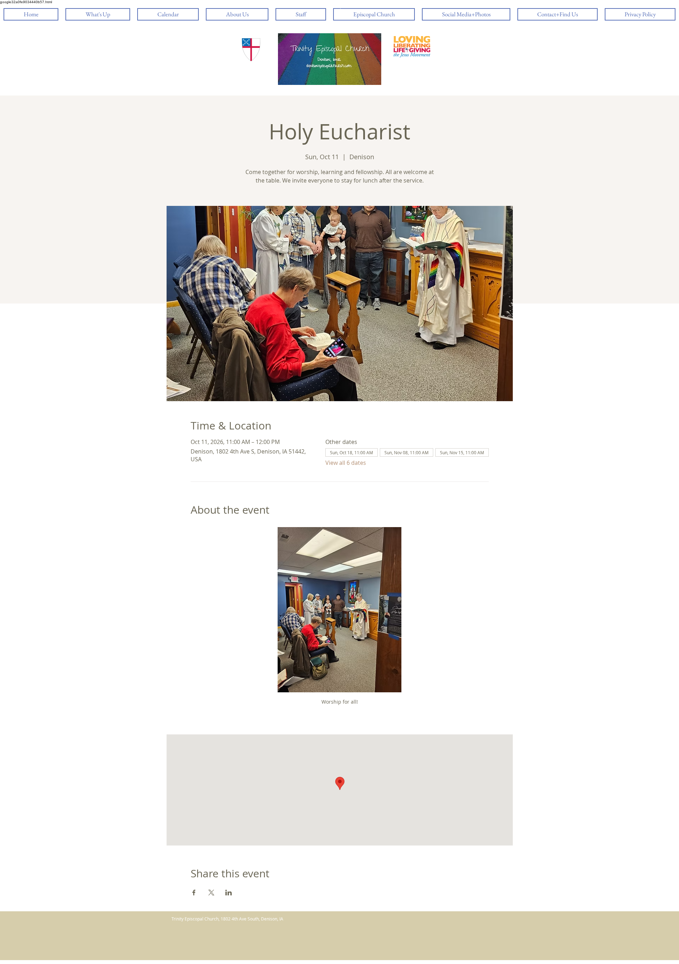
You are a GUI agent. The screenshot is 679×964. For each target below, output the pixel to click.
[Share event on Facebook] (194, 892)
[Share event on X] (211, 892)
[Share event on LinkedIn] (228, 892)
